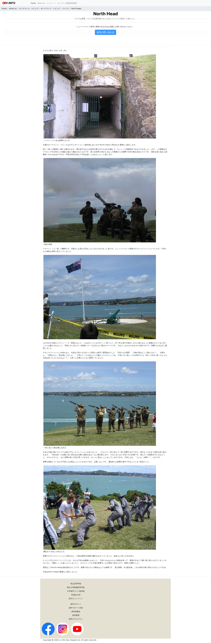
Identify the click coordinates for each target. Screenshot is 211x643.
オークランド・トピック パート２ (55, 8)
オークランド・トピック (28, 8)
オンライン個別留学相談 (67, 3)
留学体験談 (75, 611)
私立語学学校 (76, 583)
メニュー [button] (50, 3)
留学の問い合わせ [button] (105, 32)
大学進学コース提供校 (76, 591)
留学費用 (75, 615)
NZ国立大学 (76, 595)
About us (41, 3)
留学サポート (76, 604)
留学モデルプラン (76, 619)
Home (34, 3)
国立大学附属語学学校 (76, 587)
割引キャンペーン (76, 598)
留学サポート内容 (76, 608)
